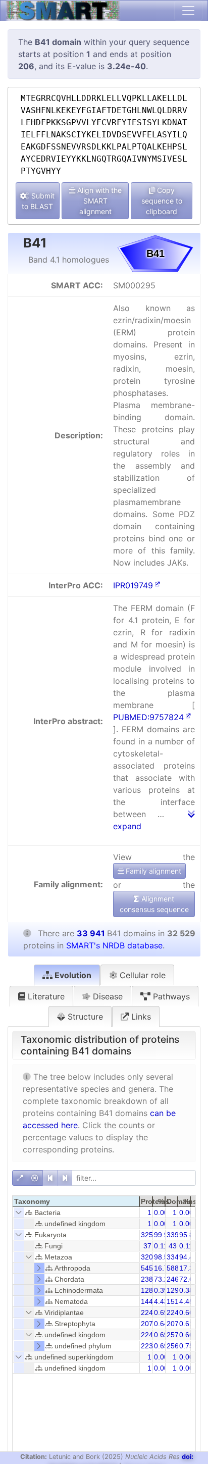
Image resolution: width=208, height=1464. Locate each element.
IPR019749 (133, 585)
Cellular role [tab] (141, 975)
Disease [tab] (106, 996)
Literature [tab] (45, 996)
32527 (151, 1235)
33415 (177, 1257)
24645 (177, 1279)
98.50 (163, 1257)
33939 (177, 1235)
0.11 (161, 1246)
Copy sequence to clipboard (161, 201)
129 (173, 1290)
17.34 (188, 1268)
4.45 (186, 1301)
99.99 (163, 1235)
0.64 (161, 1324)
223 (147, 1346)
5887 (175, 1268)
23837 (151, 1279)
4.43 (161, 1301)
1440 (149, 1301)
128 (147, 1290)
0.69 (161, 1312)
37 (147, 1246)
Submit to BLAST (38, 201)
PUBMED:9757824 (148, 717)
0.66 (186, 1312)
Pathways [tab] (170, 996)
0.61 (186, 1324)
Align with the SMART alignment (98, 201)
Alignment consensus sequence (154, 904)
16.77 (163, 1268)
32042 (151, 1257)
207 (147, 1324)
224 (147, 1312)
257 (173, 1335)
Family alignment (152, 871)
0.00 (161, 1212)
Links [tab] (140, 1017)
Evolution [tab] (72, 975)
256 (173, 1346)
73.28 (163, 1279)
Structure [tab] (84, 1017)
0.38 (186, 1290)
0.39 (161, 1290)
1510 (175, 1301)
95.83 (188, 1235)
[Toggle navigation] (188, 11)
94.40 (188, 1257)
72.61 (188, 1279)
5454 (149, 1268)
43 (173, 1246)
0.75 (186, 1346)
